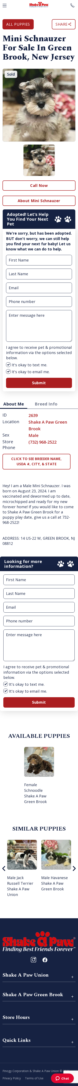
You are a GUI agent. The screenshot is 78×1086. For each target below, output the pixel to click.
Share (62, 24)
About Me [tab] (13, 404)
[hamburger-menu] (4, 4)
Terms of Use (34, 1078)
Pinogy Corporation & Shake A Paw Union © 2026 (36, 1071)
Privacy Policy (11, 1078)
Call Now (39, 185)
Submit (39, 382)
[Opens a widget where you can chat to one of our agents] (62, 1078)
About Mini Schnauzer (39, 200)
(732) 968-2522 (42, 442)
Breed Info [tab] (46, 404)
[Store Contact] (72, 4)
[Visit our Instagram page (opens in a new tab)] (33, 959)
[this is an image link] (39, 941)
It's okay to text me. (29, 364)
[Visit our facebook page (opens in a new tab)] (44, 959)
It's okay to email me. (30, 371)
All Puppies (18, 24)
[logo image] (39, 4)
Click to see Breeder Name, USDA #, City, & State (36, 461)
